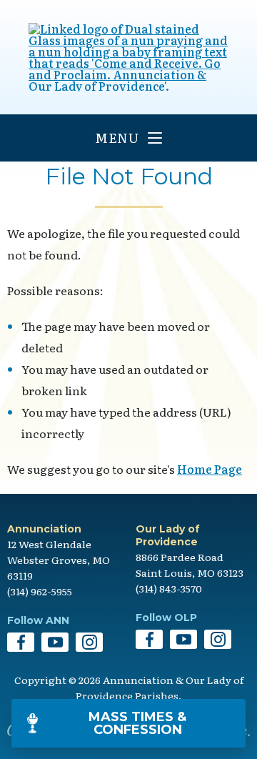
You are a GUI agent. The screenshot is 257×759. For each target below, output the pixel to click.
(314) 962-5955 (39, 591)
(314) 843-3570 (169, 588)
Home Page (209, 468)
